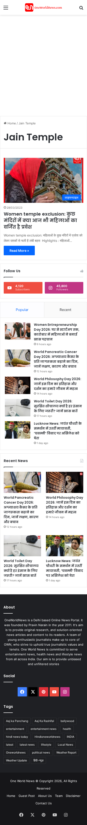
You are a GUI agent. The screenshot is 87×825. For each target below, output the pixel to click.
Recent (65, 309)
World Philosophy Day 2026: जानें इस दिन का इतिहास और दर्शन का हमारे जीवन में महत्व (57, 384)
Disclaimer (73, 796)
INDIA (70, 736)
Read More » (19, 250)
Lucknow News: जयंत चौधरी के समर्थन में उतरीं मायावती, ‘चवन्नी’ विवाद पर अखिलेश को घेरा (58, 430)
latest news (27, 744)
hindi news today (17, 736)
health (67, 729)
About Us (45, 796)
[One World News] (43, 7)
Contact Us (43, 803)
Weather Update (16, 760)
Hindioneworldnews (47, 736)
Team (59, 796)
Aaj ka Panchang (17, 721)
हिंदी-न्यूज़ (38, 760)
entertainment (15, 729)
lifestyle (46, 744)
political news (41, 752)
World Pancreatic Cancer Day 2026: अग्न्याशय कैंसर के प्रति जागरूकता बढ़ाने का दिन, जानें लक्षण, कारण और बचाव (56, 359)
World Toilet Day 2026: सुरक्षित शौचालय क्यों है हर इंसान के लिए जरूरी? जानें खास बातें (58, 406)
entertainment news (43, 729)
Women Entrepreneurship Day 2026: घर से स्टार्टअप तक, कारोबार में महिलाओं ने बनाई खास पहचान (56, 332)
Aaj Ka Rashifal (44, 721)
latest (9, 744)
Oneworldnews (16, 752)
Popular (22, 309)
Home (11, 123)
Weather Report (66, 752)
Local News (65, 744)
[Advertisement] (43, 63)
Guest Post (27, 796)
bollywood (67, 721)
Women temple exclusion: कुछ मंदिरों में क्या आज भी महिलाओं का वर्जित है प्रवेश (40, 220)
